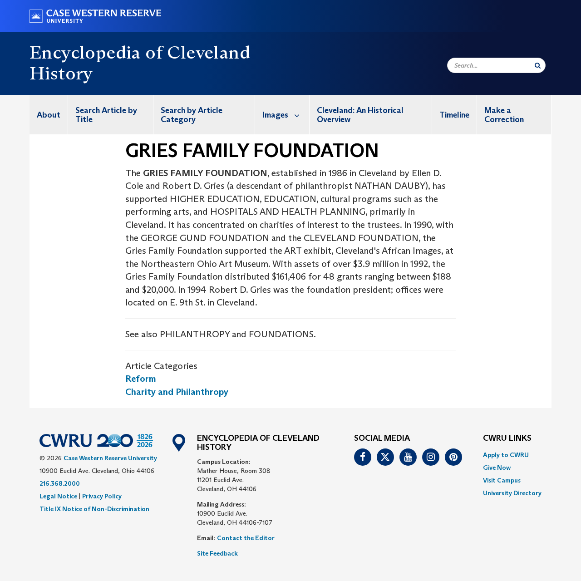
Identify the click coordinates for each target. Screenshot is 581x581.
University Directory (512, 493)
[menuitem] (49, 114)
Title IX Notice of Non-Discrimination (94, 509)
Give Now (497, 467)
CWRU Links (507, 438)
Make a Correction (504, 114)
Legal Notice (58, 496)
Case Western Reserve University (110, 458)
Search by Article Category (191, 114)
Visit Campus (502, 480)
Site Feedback (217, 553)
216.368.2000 (59, 483)
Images (275, 115)
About (48, 115)
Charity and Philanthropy (176, 391)
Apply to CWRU (506, 455)
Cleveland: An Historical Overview (360, 114)
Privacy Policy (102, 496)
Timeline (454, 115)
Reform (140, 378)
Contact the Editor (246, 538)
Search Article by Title (106, 114)
